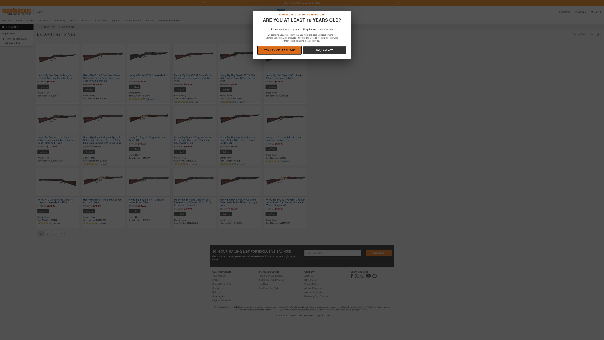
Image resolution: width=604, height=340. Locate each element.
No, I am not (324, 50)
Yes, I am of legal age (279, 50)
